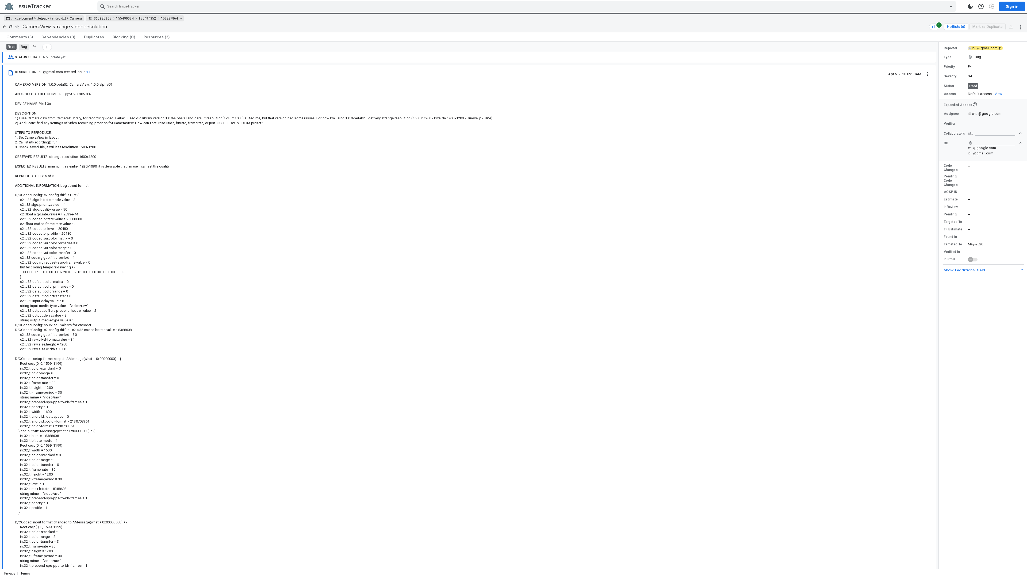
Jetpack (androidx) (51, 18)
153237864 (169, 18)
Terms (25, 573)
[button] (15, 18)
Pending (950, 214)
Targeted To (953, 222)
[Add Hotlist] (47, 47)
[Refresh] (10, 27)
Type (947, 57)
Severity (950, 76)
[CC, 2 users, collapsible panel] (995, 142)
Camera (76, 18)
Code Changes (951, 168)
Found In (950, 237)
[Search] (102, 6)
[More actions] (1020, 26)
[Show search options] (951, 6)
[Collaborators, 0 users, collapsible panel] (995, 133)
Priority (949, 67)
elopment (26, 18)
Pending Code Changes (951, 180)
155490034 (125, 18)
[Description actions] (927, 74)
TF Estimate (953, 229)
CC (946, 143)
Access (950, 94)
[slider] (939, 305)
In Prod (949, 259)
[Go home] (4, 27)
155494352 (147, 18)
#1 (88, 72)
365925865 (103, 18)
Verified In (952, 252)
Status (949, 86)
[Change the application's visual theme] (970, 6)
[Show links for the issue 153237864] (181, 18)
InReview (951, 207)
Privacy (9, 573)
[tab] (19, 36)
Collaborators (954, 133)
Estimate (951, 199)
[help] (981, 6)
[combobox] (527, 6)
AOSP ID (950, 192)
